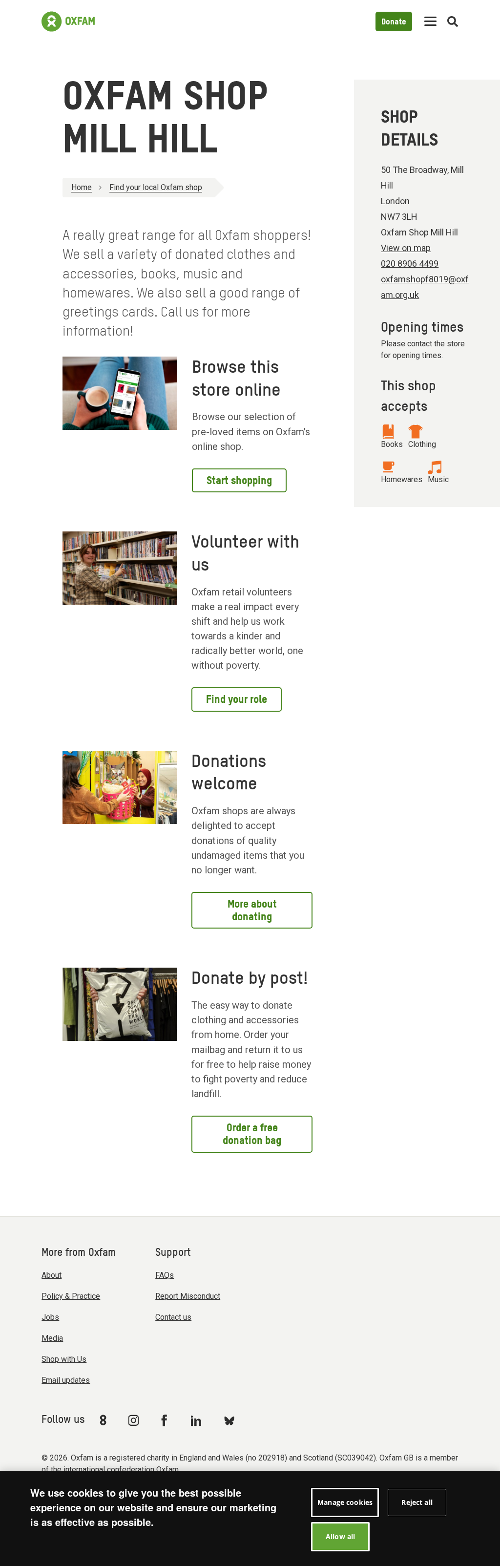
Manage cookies (345, 1502)
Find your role (236, 700)
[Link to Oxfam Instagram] (133, 1420)
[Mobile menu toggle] (430, 22)
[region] (250, 1518)
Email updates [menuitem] (66, 1380)
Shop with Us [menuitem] (64, 1359)
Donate (393, 22)
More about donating (252, 911)
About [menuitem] (52, 1275)
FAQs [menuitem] (164, 1275)
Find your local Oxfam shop (155, 187)
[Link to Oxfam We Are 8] (105, 1420)
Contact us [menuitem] (173, 1317)
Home (81, 187)
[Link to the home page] (68, 21)
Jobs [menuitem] (50, 1317)
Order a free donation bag (252, 1134)
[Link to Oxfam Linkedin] (197, 1420)
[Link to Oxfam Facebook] (165, 1420)
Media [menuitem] (52, 1338)
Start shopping (239, 481)
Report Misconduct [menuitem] (187, 1296)
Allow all (340, 1536)
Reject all (416, 1502)
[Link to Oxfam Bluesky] (229, 1420)
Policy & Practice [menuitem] (71, 1296)
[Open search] (452, 21)
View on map (406, 248)
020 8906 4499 (409, 263)
